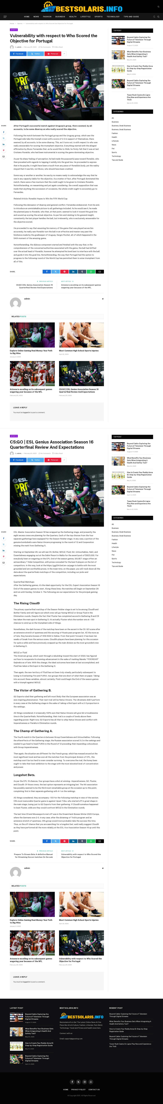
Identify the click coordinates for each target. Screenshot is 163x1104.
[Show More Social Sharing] (64, 53)
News (36, 17)
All (113, 118)
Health (73, 17)
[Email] (3, 156)
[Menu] (5, 16)
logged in (26, 412)
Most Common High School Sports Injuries (79, 351)
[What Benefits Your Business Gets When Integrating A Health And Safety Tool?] (118, 54)
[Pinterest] (3, 150)
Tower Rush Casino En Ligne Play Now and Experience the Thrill (139, 97)
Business (60, 17)
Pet (113, 149)
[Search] (158, 6)
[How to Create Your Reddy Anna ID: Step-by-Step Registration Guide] (118, 69)
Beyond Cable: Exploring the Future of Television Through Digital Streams (139, 39)
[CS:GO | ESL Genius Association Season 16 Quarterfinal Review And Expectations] (81, 373)
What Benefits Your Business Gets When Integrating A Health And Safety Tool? (139, 54)
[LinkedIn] (3, 144)
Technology (113, 17)
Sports (99, 17)
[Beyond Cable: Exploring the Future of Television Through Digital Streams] (118, 40)
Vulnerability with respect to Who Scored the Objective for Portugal (80, 960)
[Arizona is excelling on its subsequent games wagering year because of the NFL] (32, 373)
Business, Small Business (121, 126)
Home (26, 17)
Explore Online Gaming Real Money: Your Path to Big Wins (31, 352)
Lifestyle (86, 17)
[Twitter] (3, 138)
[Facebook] (3, 132)
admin (19, 47)
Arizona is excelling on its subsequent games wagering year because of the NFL (31, 390)
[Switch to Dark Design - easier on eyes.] (154, 17)
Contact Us (94, 1090)
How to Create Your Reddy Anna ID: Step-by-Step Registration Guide (140, 68)
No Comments (46, 47)
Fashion (47, 17)
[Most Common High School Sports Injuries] (81, 335)
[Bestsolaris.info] (81, 6)
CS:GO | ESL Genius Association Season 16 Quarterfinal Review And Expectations (79, 390)
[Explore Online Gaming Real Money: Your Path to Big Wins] (32, 335)
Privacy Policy (78, 1090)
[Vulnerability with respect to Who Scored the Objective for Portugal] (57, 89)
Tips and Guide (131, 17)
